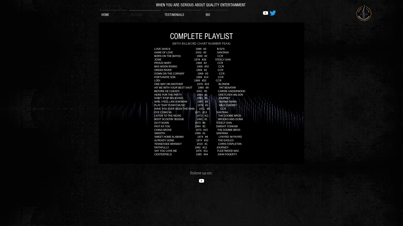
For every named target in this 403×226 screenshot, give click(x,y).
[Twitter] (273, 13)
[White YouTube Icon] (265, 13)
